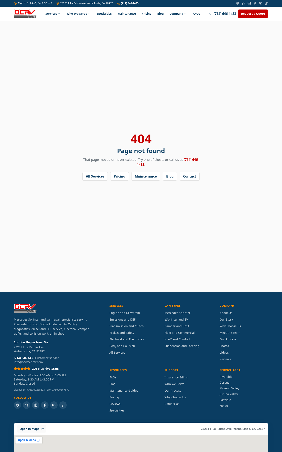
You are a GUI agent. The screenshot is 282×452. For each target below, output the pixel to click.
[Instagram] (249, 3)
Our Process (228, 339)
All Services (95, 176)
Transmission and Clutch (126, 326)
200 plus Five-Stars (45, 369)
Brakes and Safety (121, 333)
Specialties (104, 14)
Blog (160, 14)
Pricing (147, 14)
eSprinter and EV (176, 319)
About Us (226, 313)
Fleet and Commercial (180, 333)
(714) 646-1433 (130, 3)
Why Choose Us (230, 326)
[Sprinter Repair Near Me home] (25, 13)
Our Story (226, 319)
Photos (224, 346)
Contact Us (172, 404)
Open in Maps (29, 429)
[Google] (237, 3)
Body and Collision (122, 346)
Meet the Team (230, 333)
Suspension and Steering (182, 346)
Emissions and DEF (122, 319)
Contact (189, 176)
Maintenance (126, 14)
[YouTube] (260, 3)
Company (176, 14)
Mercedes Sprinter (177, 313)
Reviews (225, 359)
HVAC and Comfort (177, 339)
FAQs (196, 14)
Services (51, 14)
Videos (224, 352)
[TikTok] (266, 3)
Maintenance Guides (123, 390)
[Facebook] (255, 3)
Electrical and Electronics (126, 339)
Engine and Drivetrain (124, 313)
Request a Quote (253, 14)
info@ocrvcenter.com (28, 362)
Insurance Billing (176, 377)
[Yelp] (243, 3)
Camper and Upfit (177, 326)
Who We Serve (76, 14)
